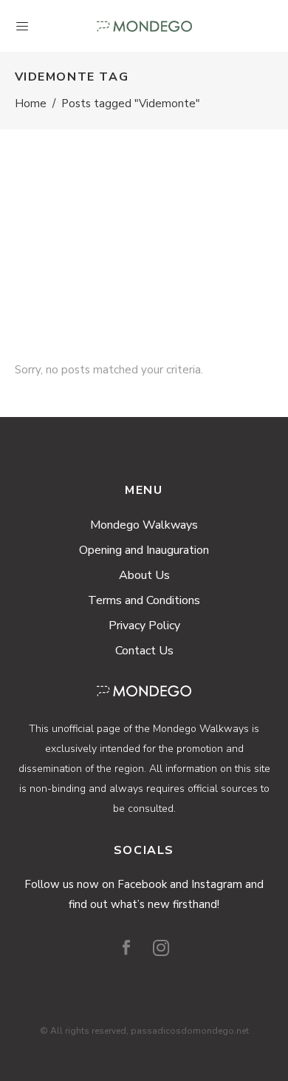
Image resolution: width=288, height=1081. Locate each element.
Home (31, 103)
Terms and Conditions (144, 600)
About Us (144, 575)
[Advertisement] (144, 226)
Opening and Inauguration (144, 550)
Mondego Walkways (144, 525)
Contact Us (144, 651)
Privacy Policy (144, 625)
